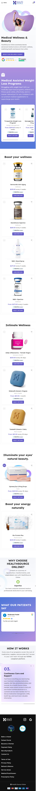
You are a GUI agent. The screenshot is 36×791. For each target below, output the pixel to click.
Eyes (18, 489)
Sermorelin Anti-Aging (18, 184)
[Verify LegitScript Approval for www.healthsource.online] (11, 728)
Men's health (18, 393)
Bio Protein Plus (18, 535)
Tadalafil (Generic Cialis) (18, 429)
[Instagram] (24, 719)
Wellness (18, 187)
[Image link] (7, 719)
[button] (31, 666)
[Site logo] (18, 2)
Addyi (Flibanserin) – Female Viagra (18, 353)
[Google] (30, 719)
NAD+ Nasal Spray (18, 261)
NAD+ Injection (18, 299)
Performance (18, 537)
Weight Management (12, 125)
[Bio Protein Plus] (18, 523)
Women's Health (18, 355)
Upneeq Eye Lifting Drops (18, 486)
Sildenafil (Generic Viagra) (18, 391)
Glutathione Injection (18, 223)
